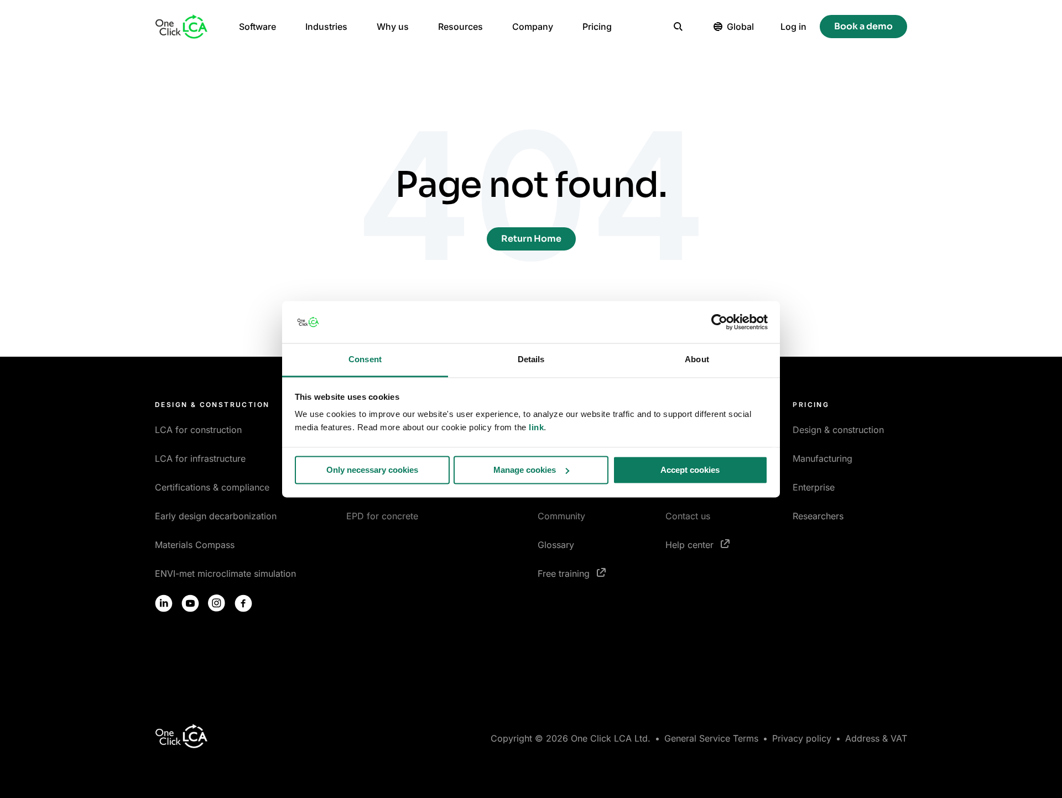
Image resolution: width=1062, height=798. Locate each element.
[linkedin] (164, 603)
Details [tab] (531, 359)
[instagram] (217, 603)
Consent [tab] (365, 359)
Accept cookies (690, 469)
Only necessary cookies (372, 469)
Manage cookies (524, 469)
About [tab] (697, 359)
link (536, 427)
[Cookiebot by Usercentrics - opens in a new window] (719, 322)
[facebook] (243, 603)
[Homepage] (181, 26)
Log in (793, 26)
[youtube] (190, 603)
